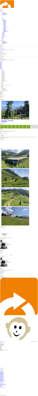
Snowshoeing (5, 25)
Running (4, 27)
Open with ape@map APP (2, 341)
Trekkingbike (5, 23)
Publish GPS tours (4, 13)
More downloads (33, 341)
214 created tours (1, 267)
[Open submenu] (2, 12)
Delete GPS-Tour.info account (5, 14)
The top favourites (4, 20)
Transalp (3, 32)
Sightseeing (3, 81)
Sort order (2, 99)
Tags (2, 274)
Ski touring (3, 76)
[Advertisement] (19, 144)
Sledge (1, 378)
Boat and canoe (5, 30)
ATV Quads (5, 29)
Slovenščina (1, 68)
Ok (0, 350)
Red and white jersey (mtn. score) (3, 384)
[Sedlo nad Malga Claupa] (19, 178)
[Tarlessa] (19, 216)
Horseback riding (5, 31)
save (1, 350)
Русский (1, 67)
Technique (2, 87)
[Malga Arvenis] (19, 159)
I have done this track (3, 343)
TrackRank (2, 83)
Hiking (4, 24)
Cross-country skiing (5, 26)
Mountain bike (5, 21)
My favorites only (3, 88)
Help (1, 12)
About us (1, 385)
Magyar (1, 65)
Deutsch (1, 63)
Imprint (5, 395)
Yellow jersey (3, 35)
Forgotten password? (2, 48)
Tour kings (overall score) (2, 383)
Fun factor (2, 86)
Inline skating (5, 28)
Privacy (1, 386)
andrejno (8, 244)
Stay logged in (2, 46)
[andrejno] (3, 244)
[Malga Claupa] (19, 197)
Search (3, 19)
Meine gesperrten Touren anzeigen (5, 90)
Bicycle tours (5, 22)
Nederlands (1, 66)
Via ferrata (3, 75)
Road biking (3, 72)
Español (1, 64)
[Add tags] (19, 275)
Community (2, 34)
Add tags (1, 274)
